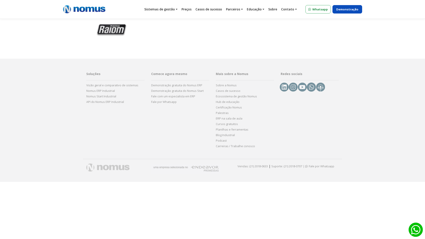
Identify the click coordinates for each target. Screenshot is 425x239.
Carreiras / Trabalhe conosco (235, 146)
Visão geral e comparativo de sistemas (112, 85)
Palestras (222, 113)
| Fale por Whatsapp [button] (318, 166)
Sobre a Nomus (226, 85)
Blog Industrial (225, 135)
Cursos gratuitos (227, 124)
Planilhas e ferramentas (232, 129)
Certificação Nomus (229, 107)
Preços (186, 9)
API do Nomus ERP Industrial (105, 102)
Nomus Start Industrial (101, 96)
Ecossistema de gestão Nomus (236, 96)
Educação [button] (254, 9)
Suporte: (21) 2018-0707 (286, 166)
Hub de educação (228, 102)
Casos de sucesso (208, 9)
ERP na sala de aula (229, 118)
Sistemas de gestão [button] (159, 9)
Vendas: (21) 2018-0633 (253, 166)
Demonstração (347, 9)
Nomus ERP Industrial (100, 91)
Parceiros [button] (233, 9)
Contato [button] (287, 9)
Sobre (272, 9)
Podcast (221, 141)
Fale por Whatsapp (164, 102)
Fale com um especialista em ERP (173, 96)
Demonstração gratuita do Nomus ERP (176, 85)
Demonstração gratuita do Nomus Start (177, 91)
